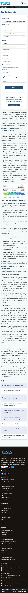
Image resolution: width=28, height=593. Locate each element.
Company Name (6, 58)
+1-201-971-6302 (6, 570)
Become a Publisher (6, 517)
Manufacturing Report (7, 493)
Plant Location (5, 24)
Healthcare (4, 550)
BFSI (3, 537)
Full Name (4, 53)
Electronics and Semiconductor (9, 543)
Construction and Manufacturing (9, 541)
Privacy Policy (9, 591)
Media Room (5, 512)
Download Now (14, 105)
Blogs (3, 495)
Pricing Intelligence (6, 490)
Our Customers (5, 515)
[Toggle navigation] (25, 3)
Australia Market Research (8, 479)
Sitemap (4, 524)
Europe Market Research (8, 486)
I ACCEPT (20, 591)
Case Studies (5, 499)
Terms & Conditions (6, 508)
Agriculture (4, 532)
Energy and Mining (6, 546)
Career (3, 506)
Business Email (6, 64)
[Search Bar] (22, 3)
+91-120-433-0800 (6, 585)
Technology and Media (7, 557)
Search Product (5, 18)
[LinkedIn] (2, 474)
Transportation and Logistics (8, 559)
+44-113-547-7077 (7, 577)
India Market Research (7, 481)
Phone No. (4, 69)
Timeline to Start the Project (8, 47)
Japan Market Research (7, 484)
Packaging (4, 552)
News (3, 521)
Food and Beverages (7, 548)
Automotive (4, 534)
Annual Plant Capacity (7, 30)
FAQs (3, 519)
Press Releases (5, 497)
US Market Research (7, 488)
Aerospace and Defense (7, 530)
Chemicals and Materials (7, 539)
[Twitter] (8, 474)
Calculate (14, 87)
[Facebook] (5, 474)
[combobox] (4, 72)
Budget (4, 40)
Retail (3, 555)
